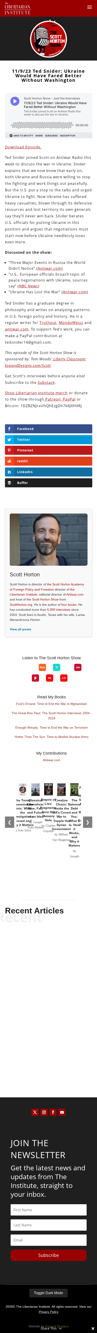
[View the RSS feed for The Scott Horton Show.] (42, 667)
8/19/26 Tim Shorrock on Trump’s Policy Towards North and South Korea (49, 996)
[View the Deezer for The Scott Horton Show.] (67, 671)
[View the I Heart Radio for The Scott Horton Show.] (78, 667)
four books (68, 604)
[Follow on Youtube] (62, 1112)
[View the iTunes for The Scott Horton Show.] (24, 671)
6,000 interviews (58, 609)
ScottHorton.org (21, 604)
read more (48, 967)
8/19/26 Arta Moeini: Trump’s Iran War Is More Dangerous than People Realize (48, 946)
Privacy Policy (48, 1312)
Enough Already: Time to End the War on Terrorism (51, 727)
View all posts (20, 629)
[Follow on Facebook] (53, 1112)
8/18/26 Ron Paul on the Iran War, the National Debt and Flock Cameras (48, 1045)
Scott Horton (40, 959)
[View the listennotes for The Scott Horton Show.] (64, 678)
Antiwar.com (75, 594)
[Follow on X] (35, 1112)
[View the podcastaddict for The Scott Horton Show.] (49, 678)
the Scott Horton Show (43, 599)
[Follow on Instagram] (44, 1112)
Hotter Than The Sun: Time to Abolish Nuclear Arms (51, 737)
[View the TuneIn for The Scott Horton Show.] (56, 667)
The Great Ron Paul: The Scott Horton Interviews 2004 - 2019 (52, 715)
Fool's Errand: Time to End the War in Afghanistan (51, 704)
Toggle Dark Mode (48, 1293)
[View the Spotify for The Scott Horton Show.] (17, 671)
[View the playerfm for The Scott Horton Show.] (35, 678)
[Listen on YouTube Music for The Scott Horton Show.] (31, 671)
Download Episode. (23, 147)
